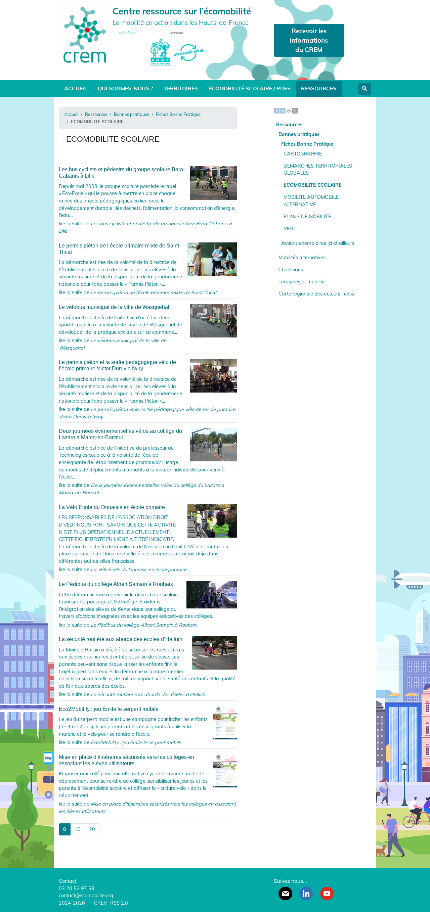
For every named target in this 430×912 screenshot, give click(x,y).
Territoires (181, 88)
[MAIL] (285, 893)
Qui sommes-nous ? (125, 88)
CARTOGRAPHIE (303, 154)
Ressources (318, 88)
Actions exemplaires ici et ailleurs (317, 243)
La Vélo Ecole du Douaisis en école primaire (112, 507)
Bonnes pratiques (131, 114)
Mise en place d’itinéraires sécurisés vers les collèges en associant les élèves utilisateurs (126, 760)
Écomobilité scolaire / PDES (250, 88)
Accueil (75, 88)
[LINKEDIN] (306, 893)
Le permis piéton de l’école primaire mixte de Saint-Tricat (120, 249)
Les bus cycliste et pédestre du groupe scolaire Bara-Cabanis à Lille (122, 173)
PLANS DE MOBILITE (307, 217)
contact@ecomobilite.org (86, 896)
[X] (295, 110)
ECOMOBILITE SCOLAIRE (313, 185)
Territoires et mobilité (301, 282)
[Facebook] (277, 110)
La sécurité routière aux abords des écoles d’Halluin (120, 639)
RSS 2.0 (118, 903)
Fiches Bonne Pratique (178, 114)
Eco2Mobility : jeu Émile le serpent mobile (109, 709)
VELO (290, 229)
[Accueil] (86, 34)
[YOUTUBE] (327, 893)
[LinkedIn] (283, 110)
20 (92, 829)
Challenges (290, 270)
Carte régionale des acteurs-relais (316, 294)
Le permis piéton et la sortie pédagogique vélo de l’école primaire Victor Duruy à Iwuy (117, 365)
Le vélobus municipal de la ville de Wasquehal (114, 307)
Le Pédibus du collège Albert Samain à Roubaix (116, 584)
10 (78, 829)
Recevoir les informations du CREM (309, 40)
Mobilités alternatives (302, 258)
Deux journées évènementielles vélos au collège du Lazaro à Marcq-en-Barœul (120, 434)
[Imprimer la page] (289, 110)
